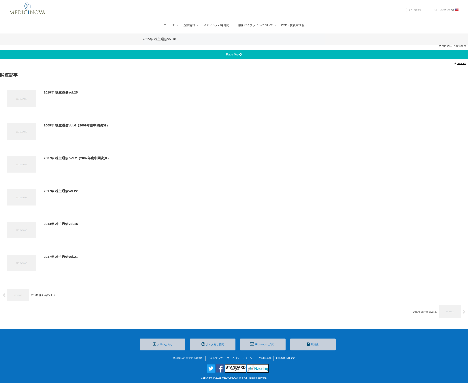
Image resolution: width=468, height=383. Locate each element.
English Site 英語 (447, 10)
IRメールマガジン (265, 344)
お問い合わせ (165, 344)
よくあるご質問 (215, 344)
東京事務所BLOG (285, 358)
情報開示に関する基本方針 (188, 358)
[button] (436, 10)
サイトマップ (215, 358)
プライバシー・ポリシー (241, 358)
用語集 (315, 344)
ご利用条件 (265, 358)
